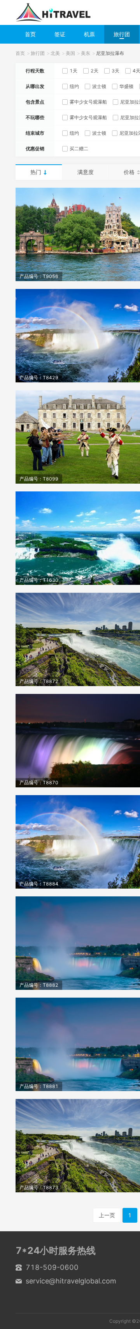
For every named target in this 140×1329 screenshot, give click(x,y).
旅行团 (122, 34)
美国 (70, 53)
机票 (89, 34)
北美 (55, 53)
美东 (85, 53)
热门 (35, 172)
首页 (30, 34)
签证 (59, 34)
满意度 (85, 172)
